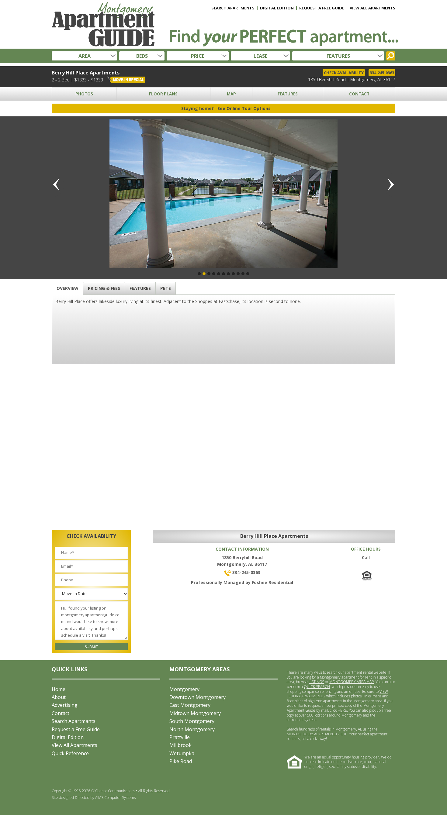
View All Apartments (74, 745)
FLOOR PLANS (163, 94)
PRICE (197, 56)
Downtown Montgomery (197, 697)
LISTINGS (316, 681)
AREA (84, 56)
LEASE (260, 56)
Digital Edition (68, 737)
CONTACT (359, 94)
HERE (342, 710)
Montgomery (184, 689)
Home (58, 689)
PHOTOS (84, 94)
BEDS (142, 56)
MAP (231, 94)
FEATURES (338, 56)
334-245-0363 (382, 72)
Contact (60, 713)
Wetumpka (181, 753)
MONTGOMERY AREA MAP (351, 681)
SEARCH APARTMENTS (233, 8)
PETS (165, 288)
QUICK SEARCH (317, 686)
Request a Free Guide (76, 729)
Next (389, 185)
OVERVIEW (67, 288)
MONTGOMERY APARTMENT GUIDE (317, 734)
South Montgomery (191, 721)
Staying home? (226, 108)
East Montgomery (189, 705)
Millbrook (180, 745)
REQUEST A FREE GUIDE (321, 8)
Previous (58, 185)
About (59, 697)
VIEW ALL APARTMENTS (372, 8)
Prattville (179, 737)
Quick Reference (70, 753)
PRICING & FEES (104, 288)
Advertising (65, 705)
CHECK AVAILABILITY (344, 72)
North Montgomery (192, 729)
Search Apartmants (73, 721)
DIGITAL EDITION (277, 8)
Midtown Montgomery (195, 713)
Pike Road (180, 761)
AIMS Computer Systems (115, 797)
